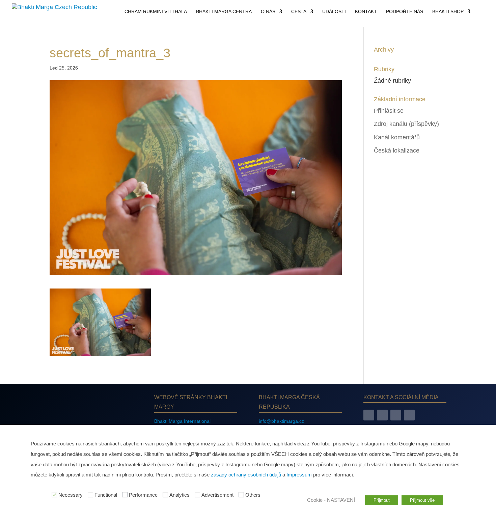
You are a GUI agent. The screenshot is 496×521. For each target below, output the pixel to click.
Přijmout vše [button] (422, 500)
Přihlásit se (389, 110)
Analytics (179, 495)
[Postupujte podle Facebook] (368, 415)
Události (334, 11)
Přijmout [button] (382, 500)
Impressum (299, 474)
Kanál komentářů (397, 137)
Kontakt (366, 11)
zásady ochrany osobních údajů (246, 474)
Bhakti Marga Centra (224, 11)
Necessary (70, 495)
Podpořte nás (404, 11)
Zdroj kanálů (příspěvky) (406, 123)
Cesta (298, 11)
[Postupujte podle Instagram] (382, 415)
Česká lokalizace (396, 150)
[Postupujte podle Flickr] (409, 415)
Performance (143, 495)
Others (252, 495)
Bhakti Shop (448, 11)
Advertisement (217, 495)
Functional (105, 495)
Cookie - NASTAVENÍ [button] (331, 500)
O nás (268, 11)
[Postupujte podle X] (395, 415)
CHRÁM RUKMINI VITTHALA (156, 11)
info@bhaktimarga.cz (281, 421)
